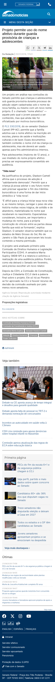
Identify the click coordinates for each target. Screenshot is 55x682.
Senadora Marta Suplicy (13, 331)
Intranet (9, 637)
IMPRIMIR (9, 348)
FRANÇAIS (31, 629)
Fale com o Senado (14, 666)
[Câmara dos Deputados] (4, 623)
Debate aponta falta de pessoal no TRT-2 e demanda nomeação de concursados (24, 412)
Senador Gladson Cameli (36, 331)
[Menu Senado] (5, 4)
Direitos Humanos (19, 335)
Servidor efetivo (10, 643)
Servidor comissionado (13, 647)
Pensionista (7, 655)
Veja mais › (48, 609)
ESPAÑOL (18, 629)
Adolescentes (45, 335)
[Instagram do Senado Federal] (20, 616)
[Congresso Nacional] (11, 623)
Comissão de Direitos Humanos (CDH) (18, 323)
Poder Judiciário (10, 338)
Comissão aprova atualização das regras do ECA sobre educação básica (25, 444)
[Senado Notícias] (15, 15)
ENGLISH (6, 629)
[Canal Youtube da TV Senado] (27, 616)
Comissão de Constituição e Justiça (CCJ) (20, 326)
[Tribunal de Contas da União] (18, 623)
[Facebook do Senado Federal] (5, 616)
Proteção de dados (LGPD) (15, 662)
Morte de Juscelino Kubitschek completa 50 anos (22, 584)
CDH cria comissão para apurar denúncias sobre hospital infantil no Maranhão (24, 432)
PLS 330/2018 (12, 126)
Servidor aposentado (12, 651)
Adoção (6, 335)
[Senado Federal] (27, 4)
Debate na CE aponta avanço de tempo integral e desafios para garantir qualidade (27, 403)
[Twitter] (12, 616)
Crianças (33, 335)
